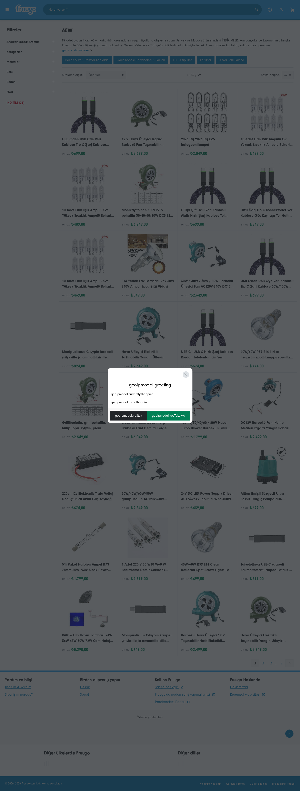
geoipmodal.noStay (128, 415)
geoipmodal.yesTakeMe (168, 415)
